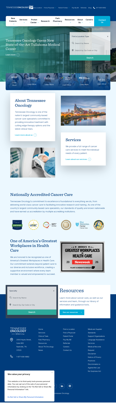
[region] (29, 386)
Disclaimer (92, 354)
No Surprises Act (94, 371)
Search (93, 57)
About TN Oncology (46, 347)
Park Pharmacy (44, 340)
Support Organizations (96, 336)
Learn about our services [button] (76, 159)
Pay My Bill (67, 340)
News (40, 350)
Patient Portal (68, 336)
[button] (72, 312)
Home (40, 329)
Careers (66, 347)
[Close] (52, 372)
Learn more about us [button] (24, 135)
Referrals (66, 343)
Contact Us (67, 350)
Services (41, 333)
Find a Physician (69, 333)
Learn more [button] (11, 55)
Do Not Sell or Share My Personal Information (26, 397)
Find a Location (69, 329)
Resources (42, 343)
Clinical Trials (43, 336)
